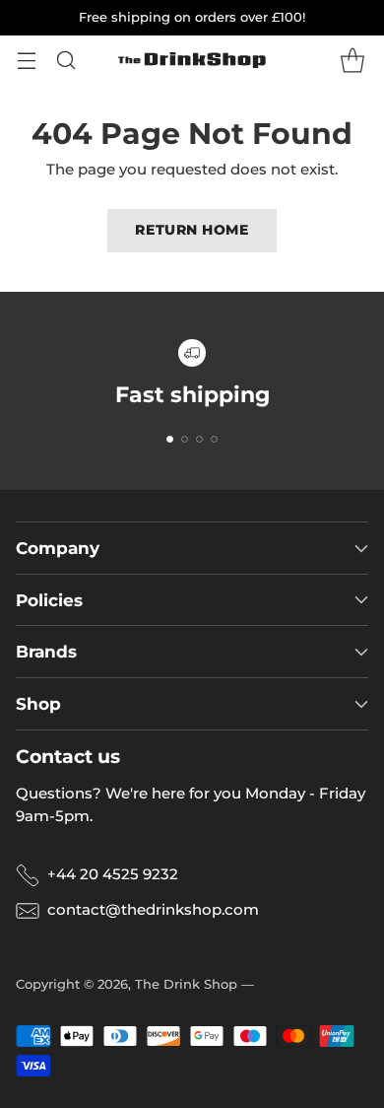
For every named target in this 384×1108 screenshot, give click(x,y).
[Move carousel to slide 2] (184, 439)
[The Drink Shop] (192, 60)
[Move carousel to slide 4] (214, 439)
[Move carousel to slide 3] (199, 439)
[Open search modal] (65, 60)
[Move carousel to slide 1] (169, 439)
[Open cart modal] (352, 60)
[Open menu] (26, 60)
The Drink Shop (186, 984)
